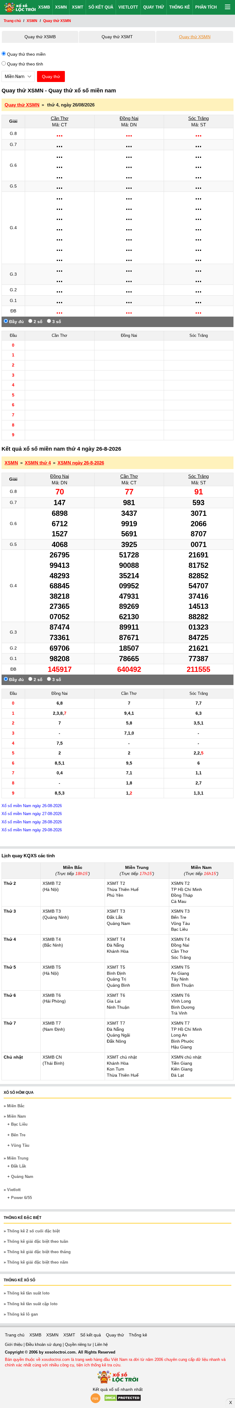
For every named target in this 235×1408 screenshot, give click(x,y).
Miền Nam (16, 1116)
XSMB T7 (52, 1023)
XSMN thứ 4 (38, 462)
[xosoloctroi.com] (18, 6)
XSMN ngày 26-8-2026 (81, 462)
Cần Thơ (60, 118)
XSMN (61, 7)
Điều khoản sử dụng (44, 1344)
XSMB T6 (52, 995)
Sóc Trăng (198, 118)
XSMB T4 (52, 939)
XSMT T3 (116, 911)
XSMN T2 (180, 883)
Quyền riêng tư (79, 1344)
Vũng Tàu (20, 1145)
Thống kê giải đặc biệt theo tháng (39, 1252)
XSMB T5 (52, 967)
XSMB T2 (52, 883)
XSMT (77, 7)
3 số (56, 321)
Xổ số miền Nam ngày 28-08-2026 (32, 822)
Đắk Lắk (18, 1166)
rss (95, 1398)
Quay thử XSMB (40, 36)
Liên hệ (101, 1344)
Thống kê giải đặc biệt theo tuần (37, 1241)
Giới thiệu (14, 1344)
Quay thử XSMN (195, 36)
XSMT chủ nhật (122, 1057)
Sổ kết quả (100, 7)
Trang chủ (14, 1334)
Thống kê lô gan (22, 1314)
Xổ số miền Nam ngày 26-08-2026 (32, 805)
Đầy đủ (16, 321)
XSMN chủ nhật (186, 1057)
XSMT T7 (116, 1023)
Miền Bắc (15, 1106)
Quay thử (153, 7)
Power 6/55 (21, 1197)
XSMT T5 (116, 967)
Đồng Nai (129, 118)
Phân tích (206, 7)
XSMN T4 (180, 939)
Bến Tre (18, 1135)
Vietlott (128, 7)
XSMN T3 (180, 911)
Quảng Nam (22, 1176)
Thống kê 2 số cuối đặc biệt (33, 1231)
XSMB (44, 7)
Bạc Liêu (19, 1124)
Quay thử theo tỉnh (24, 63)
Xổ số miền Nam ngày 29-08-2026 (32, 830)
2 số (37, 321)
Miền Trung (17, 1158)
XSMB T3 (52, 911)
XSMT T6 (116, 995)
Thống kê (179, 7)
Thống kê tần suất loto (28, 1293)
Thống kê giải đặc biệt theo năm (37, 1262)
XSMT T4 (116, 939)
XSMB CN (52, 1057)
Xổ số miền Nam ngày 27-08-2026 (32, 813)
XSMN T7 (180, 1023)
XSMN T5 (180, 967)
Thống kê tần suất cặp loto (32, 1304)
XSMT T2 (116, 883)
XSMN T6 (180, 995)
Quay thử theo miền (26, 54)
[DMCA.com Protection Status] (122, 1400)
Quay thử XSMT (117, 36)
